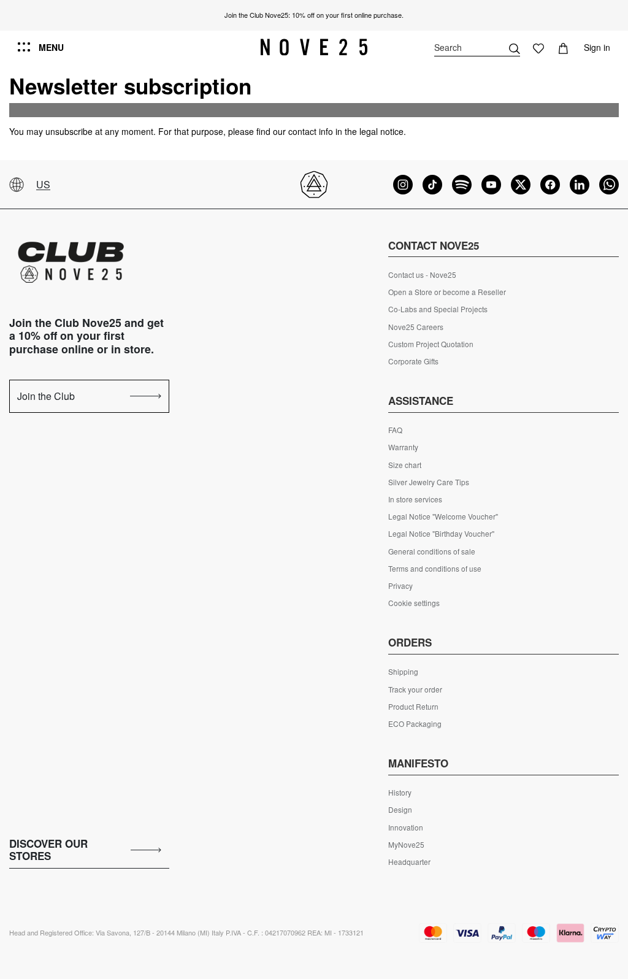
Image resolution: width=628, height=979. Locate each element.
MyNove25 (406, 845)
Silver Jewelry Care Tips (428, 482)
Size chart (404, 465)
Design (400, 810)
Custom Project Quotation (430, 344)
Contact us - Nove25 (422, 275)
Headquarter (409, 862)
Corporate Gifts (413, 361)
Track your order (415, 689)
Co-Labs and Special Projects (438, 309)
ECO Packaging (415, 724)
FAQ (395, 430)
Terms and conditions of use (434, 569)
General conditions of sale (431, 551)
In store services (415, 499)
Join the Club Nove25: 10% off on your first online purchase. (314, 15)
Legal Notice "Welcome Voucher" (443, 516)
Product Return (413, 707)
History (400, 792)
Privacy (400, 586)
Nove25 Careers (415, 327)
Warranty (403, 447)
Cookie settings (414, 603)
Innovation (405, 827)
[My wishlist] (538, 47)
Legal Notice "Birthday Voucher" (441, 534)
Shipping (403, 672)
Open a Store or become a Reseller (447, 292)
